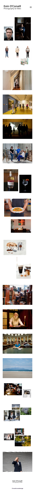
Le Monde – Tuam (12, 407)
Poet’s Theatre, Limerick (14, 313)
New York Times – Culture (15, 123)
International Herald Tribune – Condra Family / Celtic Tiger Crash (18, 388)
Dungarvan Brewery (13, 148)
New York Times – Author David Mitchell (17, 457)
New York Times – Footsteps (16, 362)
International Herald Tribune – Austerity (17, 339)
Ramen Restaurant (12, 202)
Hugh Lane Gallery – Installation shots (17, 100)
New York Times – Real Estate (16, 74)
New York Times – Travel (15, 289)
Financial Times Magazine (15, 20)
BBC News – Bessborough (15, 432)
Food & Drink (10, 242)
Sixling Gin (9, 172)
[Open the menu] (31, 7)
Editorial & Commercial (12, 22)
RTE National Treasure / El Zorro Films (18, 51)
